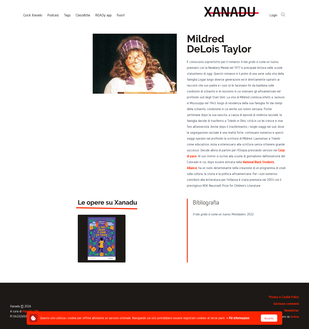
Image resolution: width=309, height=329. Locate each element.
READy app (103, 15)
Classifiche (83, 15)
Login (273, 15)
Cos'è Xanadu (32, 15)
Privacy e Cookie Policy (284, 297)
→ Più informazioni (237, 318)
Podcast (53, 15)
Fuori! (121, 15)
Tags (67, 15)
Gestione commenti (286, 303)
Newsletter (291, 310)
